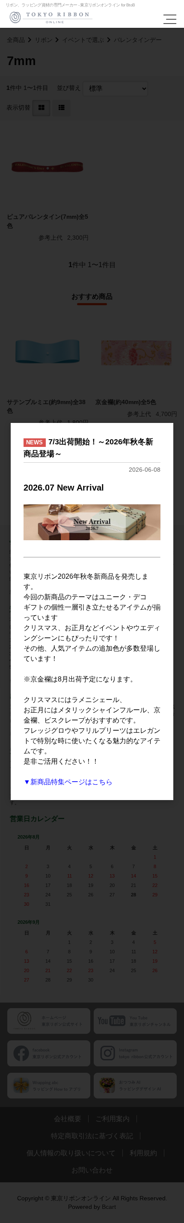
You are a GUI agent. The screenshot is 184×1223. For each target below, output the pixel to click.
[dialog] (92, 611)
